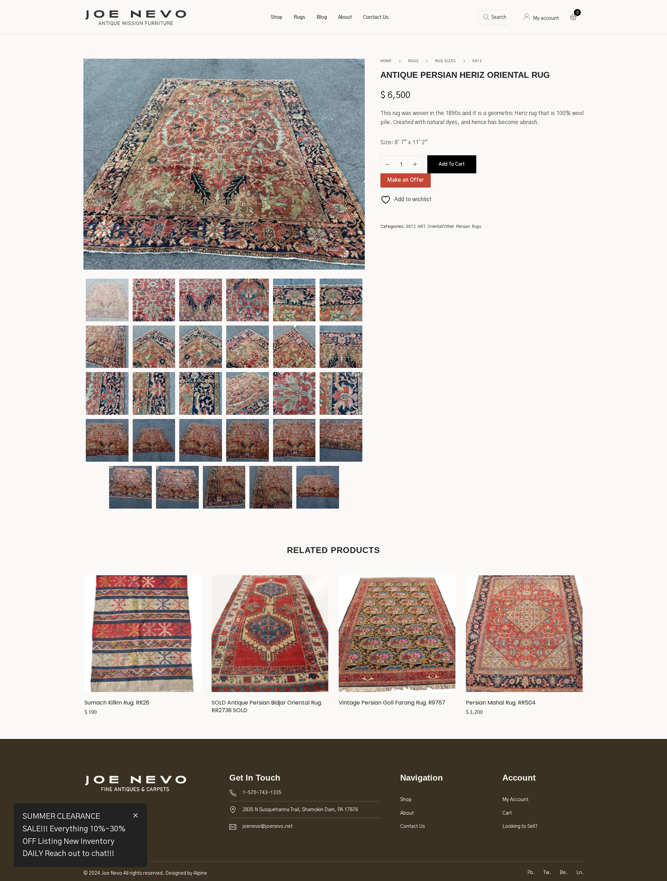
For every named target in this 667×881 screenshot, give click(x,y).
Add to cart (452, 164)
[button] (143, 636)
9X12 (477, 61)
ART (422, 226)
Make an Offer (405, 180)
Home (386, 61)
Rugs (413, 61)
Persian (463, 226)
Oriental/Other (440, 226)
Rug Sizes (445, 61)
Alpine (200, 873)
